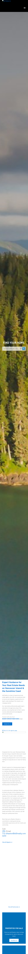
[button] (7, 724)
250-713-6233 (4, 833)
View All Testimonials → (14, 907)
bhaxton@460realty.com (16, 833)
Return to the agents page (10, 730)
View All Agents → (7, 842)
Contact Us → (7, 724)
